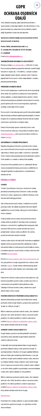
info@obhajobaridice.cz (8, 134)
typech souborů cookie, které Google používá (22, 259)
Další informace (5, 396)
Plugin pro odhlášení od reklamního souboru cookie (21, 322)
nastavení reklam (12, 254)
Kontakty (8, 137)
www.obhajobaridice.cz (19, 65)
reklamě (9, 266)
